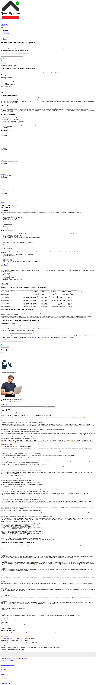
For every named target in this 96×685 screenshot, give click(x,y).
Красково (86, 653)
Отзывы (5, 32)
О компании (6, 33)
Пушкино (53, 654)
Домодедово (46, 653)
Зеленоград (68, 653)
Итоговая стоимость (5, 332)
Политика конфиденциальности (8, 658)
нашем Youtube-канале (18, 413)
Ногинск (38, 654)
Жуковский (59, 653)
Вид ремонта (3, 330)
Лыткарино (22, 654)
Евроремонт (32, 633)
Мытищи (30, 654)
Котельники (82, 653)
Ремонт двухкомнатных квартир (33, 632)
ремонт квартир (16, 642)
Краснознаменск (6, 654)
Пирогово (46, 654)
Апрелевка (12, 653)
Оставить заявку (4, 228)
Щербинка (91, 654)
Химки (84, 654)
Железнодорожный (53, 653)
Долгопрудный (41, 653)
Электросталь (45, 655)
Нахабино (34, 654)
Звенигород (64, 653)
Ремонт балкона (24, 638)
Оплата (4, 31)
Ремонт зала (3, 638)
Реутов (61, 654)
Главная (2, 65)
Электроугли (50, 655)
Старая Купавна (72, 654)
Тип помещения (4, 325)
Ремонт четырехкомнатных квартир (63, 632)
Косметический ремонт (14, 633)
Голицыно (27, 653)
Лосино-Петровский (16, 654)
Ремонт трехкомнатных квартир (48, 632)
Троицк (77, 654)
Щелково (87, 654)
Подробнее (3, 145)
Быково (20, 653)
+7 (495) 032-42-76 (5, 24)
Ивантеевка (73, 653)
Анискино (8, 653)
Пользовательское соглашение (22, 658)
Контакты (5, 39)
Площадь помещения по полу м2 (8, 323)
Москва (4, 653)
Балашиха (16, 653)
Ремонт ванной (17, 638)
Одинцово (42, 654)
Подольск (50, 654)
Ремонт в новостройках (6, 632)
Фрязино (80, 654)
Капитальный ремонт (24, 633)
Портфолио (5, 30)
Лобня (11, 654)
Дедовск (30, 653)
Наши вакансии (6, 37)
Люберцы (26, 654)
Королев (78, 653)
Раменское (58, 654)
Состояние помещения (6, 328)
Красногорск (91, 653)
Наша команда (6, 34)
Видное (23, 653)
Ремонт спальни (9, 638)
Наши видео (6, 35)
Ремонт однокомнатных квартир (18, 632)
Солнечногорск (66, 654)
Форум (4, 38)
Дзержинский (35, 653)
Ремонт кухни (31, 638)
